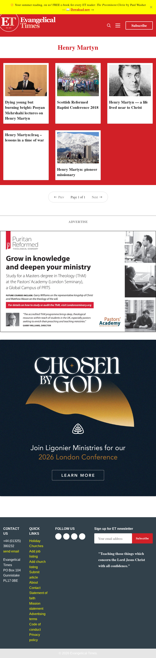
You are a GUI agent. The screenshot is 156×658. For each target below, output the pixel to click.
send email (11, 551)
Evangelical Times (83, 653)
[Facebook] (58, 536)
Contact (34, 588)
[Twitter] (66, 536)
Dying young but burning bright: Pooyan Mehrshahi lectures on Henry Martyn (25, 110)
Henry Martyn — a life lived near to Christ (128, 104)
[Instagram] (74, 536)
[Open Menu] (118, 25)
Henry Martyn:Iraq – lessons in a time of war (24, 137)
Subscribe (139, 25)
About (33, 582)
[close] (151, 7)
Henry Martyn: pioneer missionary (77, 171)
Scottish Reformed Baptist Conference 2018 (78, 104)
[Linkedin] (82, 536)
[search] (109, 25)
